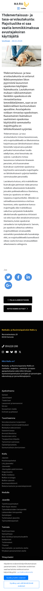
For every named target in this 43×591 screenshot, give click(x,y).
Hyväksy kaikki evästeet (16, 577)
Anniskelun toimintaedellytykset (15, 425)
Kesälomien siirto (9, 436)
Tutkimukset (7, 542)
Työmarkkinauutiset (10, 521)
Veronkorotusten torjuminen (14, 422)
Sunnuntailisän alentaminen (13, 447)
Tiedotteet (6, 400)
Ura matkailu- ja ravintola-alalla (15, 548)
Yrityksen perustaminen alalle (14, 551)
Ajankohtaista (8, 390)
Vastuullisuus (7, 534)
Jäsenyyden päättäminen (12, 469)
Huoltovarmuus (8, 531)
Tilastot (5, 545)
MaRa (4, 453)
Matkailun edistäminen (11, 427)
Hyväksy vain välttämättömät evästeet (21, 584)
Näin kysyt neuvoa (9, 506)
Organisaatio (7, 472)
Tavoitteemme (8, 418)
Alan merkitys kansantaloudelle (15, 536)
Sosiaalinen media (9, 409)
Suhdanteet (6, 539)
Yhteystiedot (7, 557)
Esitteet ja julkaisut (10, 412)
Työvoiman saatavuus (10, 442)
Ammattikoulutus (9, 433)
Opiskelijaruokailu (9, 444)
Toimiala (6, 527)
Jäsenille (6, 499)
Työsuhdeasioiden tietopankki (14, 509)
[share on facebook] (18, 280)
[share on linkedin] (28, 280)
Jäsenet (5, 458)
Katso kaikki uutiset (16, 308)
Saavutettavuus (8, 430)
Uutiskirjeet (6, 515)
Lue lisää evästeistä (24, 572)
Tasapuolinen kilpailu (10, 439)
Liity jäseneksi (7, 463)
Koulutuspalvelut (9, 460)
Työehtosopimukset (10, 504)
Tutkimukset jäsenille (11, 518)
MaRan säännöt (8, 480)
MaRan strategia (8, 477)
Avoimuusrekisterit (9, 483)
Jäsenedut (6, 466)
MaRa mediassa (8, 475)
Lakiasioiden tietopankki (12, 512)
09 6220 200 (11, 346)
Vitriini (4, 406)
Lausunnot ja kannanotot (12, 403)
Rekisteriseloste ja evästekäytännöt (16, 486)
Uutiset (5, 395)
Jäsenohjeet (7, 397)
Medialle (5, 492)
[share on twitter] (8, 280)
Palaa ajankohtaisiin (19, 300)
